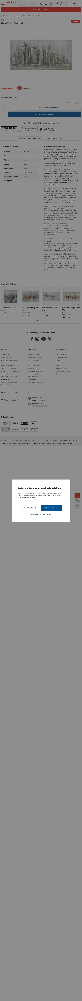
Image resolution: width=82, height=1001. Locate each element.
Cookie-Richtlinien (29, 498)
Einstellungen (29, 508)
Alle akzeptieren (51, 508)
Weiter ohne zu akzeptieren (40, 514)
